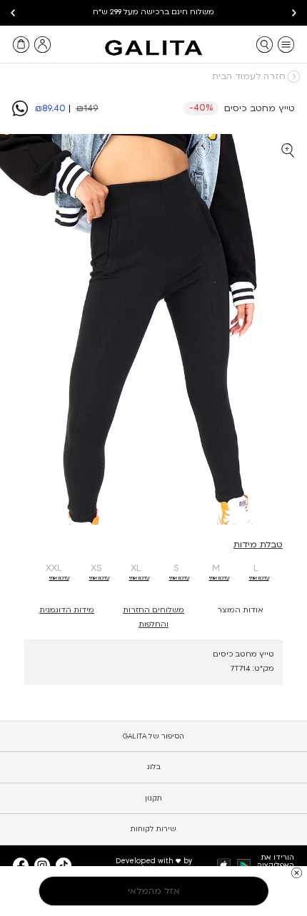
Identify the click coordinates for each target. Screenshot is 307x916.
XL (136, 568)
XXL (54, 568)
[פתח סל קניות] (21, 44)
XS (96, 568)
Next (13, 12)
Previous (294, 12)
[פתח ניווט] (286, 44)
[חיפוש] (264, 44)
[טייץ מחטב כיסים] (20, 113)
